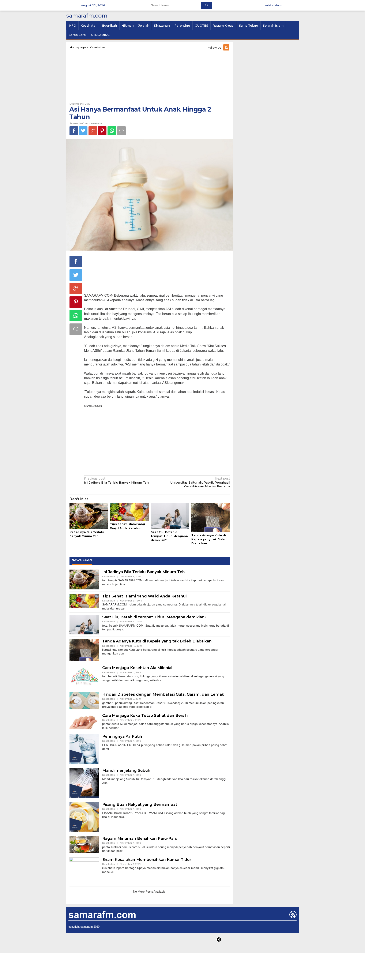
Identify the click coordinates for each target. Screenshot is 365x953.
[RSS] (226, 47)
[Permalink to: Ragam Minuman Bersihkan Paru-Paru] (84, 844)
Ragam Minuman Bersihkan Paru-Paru (139, 838)
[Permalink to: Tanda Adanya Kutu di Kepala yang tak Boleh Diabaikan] (210, 517)
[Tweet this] (83, 130)
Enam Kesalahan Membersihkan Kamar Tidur (146, 859)
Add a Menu (273, 5)
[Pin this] (102, 130)
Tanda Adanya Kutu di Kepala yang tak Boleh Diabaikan (208, 539)
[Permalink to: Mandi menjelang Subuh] (84, 783)
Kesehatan (97, 47)
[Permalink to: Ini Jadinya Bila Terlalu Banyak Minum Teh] (88, 516)
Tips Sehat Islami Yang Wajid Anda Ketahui (144, 596)
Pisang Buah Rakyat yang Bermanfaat (139, 804)
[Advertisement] (149, 76)
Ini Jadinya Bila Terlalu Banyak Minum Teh (116, 480)
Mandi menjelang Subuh (126, 770)
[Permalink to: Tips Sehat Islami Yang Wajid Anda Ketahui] (129, 512)
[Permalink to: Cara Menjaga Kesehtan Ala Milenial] (84, 676)
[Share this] (73, 130)
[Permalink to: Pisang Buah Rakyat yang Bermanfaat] (84, 817)
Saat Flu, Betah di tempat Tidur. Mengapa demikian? (169, 536)
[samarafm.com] (102, 914)
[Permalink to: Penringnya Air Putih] (84, 749)
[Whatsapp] (112, 130)
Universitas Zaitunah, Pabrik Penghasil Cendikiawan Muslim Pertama (200, 482)
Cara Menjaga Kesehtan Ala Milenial (137, 667)
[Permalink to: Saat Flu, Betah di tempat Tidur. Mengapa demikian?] (170, 516)
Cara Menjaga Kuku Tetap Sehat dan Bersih (145, 715)
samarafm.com (87, 15)
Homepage (77, 47)
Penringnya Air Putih (122, 736)
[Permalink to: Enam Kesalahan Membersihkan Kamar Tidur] (84, 870)
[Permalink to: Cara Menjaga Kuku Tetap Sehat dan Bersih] (84, 721)
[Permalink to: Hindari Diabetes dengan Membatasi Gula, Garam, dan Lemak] (84, 700)
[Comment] (121, 130)
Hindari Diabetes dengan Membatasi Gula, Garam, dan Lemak (163, 694)
